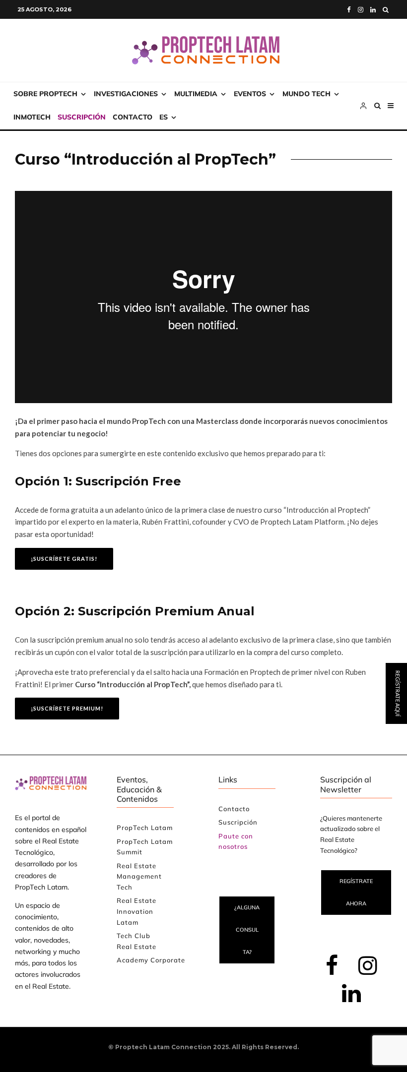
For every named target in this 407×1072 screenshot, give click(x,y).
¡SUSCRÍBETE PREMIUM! (67, 708)
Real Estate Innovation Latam (136, 911)
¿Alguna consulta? (247, 929)
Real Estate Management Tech (139, 876)
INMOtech (32, 117)
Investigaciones (126, 93)
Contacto (132, 117)
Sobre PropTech (45, 93)
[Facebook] (348, 9)
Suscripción (82, 117)
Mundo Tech (306, 93)
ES (163, 117)
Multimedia (195, 93)
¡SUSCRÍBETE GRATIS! (64, 558)
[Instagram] (360, 9)
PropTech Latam (145, 828)
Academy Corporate (151, 960)
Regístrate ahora (356, 892)
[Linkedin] (373, 9)
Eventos (250, 93)
